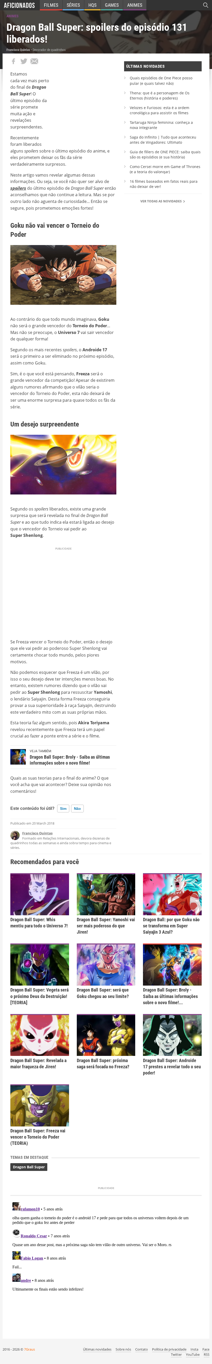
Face (205, 1349)
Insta (194, 1349)
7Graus (29, 1349)
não (77, 808)
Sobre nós (123, 1349)
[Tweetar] (24, 61)
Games (112, 5)
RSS (206, 1354)
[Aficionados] (19, 5)
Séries (73, 5)
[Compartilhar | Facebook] (13, 61)
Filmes (51, 5)
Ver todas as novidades (161, 201)
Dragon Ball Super (29, 1166)
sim (63, 808)
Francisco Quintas (37, 833)
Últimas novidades (97, 1349)
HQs (92, 5)
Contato (141, 1349)
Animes (134, 5)
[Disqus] (106, 1264)
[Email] (34, 61)
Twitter (176, 1354)
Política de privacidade (169, 1349)
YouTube (193, 1354)
